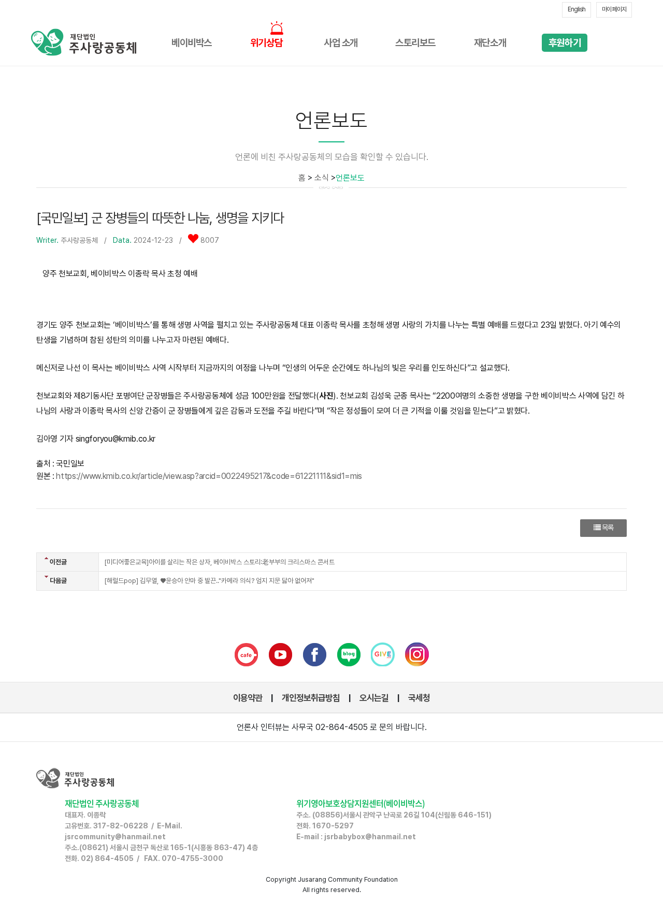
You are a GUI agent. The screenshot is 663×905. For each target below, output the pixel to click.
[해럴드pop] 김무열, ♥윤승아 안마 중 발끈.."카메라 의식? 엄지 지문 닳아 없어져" (209, 581)
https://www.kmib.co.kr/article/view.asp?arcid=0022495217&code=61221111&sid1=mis (209, 476)
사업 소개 (341, 43)
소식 (321, 178)
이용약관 (247, 698)
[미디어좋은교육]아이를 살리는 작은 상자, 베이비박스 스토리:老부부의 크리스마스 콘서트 (219, 562)
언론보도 (350, 178)
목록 (606, 527)
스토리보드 (415, 43)
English (576, 9)
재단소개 (490, 43)
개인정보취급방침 (311, 698)
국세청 (419, 698)
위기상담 (266, 43)
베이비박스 (191, 43)
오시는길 (373, 698)
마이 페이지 (614, 9)
